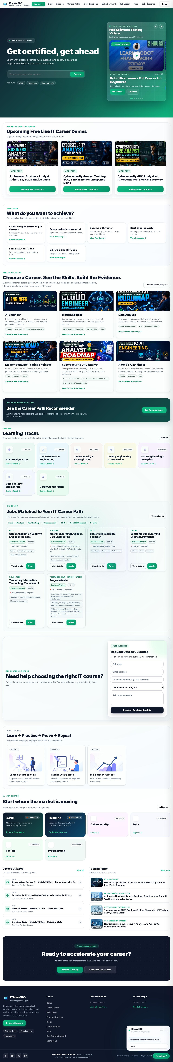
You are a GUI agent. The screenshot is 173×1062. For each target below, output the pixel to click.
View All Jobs (158, 516)
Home (49, 1003)
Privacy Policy (123, 1056)
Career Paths (73, 4)
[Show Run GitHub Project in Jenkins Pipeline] (136, 98)
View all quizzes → (98, 1007)
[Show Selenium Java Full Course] (142, 98)
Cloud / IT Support (77, 523)
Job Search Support (56, 1036)
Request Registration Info (137, 710)
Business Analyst (16, 523)
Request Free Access (100, 969)
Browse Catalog (69, 969)
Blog (50, 4)
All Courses (51, 1012)
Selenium (33, 87)
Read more (165, 870)
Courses (38, 4)
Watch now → (117, 92)
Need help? (161, 1056)
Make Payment (109, 4)
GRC (63, 523)
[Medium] (25, 1055)
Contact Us (51, 1041)
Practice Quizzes (54, 1017)
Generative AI (48, 87)
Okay (132, 1046)
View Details (17, 566)
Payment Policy (147, 1056)
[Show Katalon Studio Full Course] (140, 98)
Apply (31, 566)
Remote (93, 523)
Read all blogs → (140, 1007)
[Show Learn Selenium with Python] (134, 98)
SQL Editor (124, 4)
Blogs (49, 1022)
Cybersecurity (49, 523)
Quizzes (60, 4)
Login (164, 4)
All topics (163, 807)
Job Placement (149, 4)
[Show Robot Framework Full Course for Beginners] (131, 98)
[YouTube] (12, 1055)
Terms (135, 1056)
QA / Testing (33, 523)
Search (77, 79)
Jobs (135, 4)
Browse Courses (14, 1023)
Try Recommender (154, 410)
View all (164, 437)
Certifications (91, 4)
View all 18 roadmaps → (157, 285)
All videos (132, 92)
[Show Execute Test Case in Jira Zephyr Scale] (138, 98)
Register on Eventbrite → (32, 189)
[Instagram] (18, 1055)
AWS (21, 87)
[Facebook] (5, 1055)
